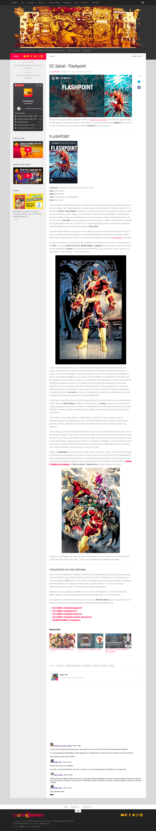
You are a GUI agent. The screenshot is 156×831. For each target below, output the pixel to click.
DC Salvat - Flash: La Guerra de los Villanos (89, 649)
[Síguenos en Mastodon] (28, 56)
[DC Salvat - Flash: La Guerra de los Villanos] (90, 640)
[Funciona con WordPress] (22, 826)
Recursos (74, 807)
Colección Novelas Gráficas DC (73, 666)
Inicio (66, 807)
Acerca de (86, 807)
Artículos (96, 3)
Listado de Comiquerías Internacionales (51, 51)
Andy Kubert (60, 666)
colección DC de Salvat (98, 120)
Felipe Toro (56, 72)
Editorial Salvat (87, 666)
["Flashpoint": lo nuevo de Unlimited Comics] (62, 640)
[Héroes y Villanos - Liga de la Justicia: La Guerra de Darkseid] (118, 640)
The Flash (111, 666)
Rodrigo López (44, 824)
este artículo (117, 237)
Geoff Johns (103, 666)
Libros (76, 3)
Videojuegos (67, 3)
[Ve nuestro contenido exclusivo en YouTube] (24, 56)
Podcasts (84, 3)
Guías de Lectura (73, 51)
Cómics (14, 3)
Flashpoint (95, 666)
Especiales (86, 51)
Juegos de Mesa (54, 3)
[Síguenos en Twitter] (35, 56)
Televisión (30, 3)
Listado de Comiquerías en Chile (24, 51)
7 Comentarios (137, 56)
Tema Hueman (37, 826)
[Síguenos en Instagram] (38, 56)
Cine (22, 3)
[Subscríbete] (41, 56)
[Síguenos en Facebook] (31, 56)
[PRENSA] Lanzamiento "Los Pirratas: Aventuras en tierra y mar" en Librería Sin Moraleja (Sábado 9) (27, 214)
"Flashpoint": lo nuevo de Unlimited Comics (61, 649)
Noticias (41, 3)
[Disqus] (96, 713)
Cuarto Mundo (32, 821)
